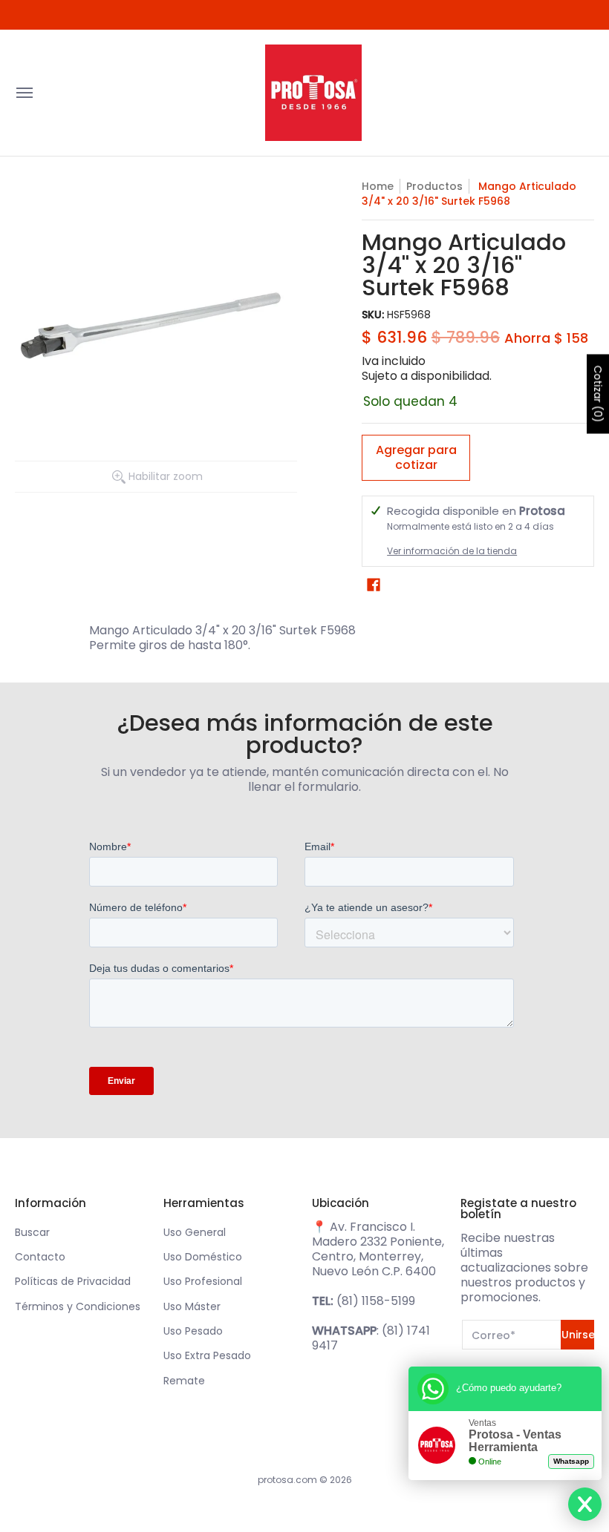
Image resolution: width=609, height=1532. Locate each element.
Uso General (194, 1232)
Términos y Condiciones (77, 1306)
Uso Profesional (202, 1281)
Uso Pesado (193, 1331)
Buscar (32, 1232)
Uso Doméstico (202, 1256)
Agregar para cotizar (416, 457)
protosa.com (287, 1479)
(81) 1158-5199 (375, 1300)
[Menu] (24, 93)
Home (378, 186)
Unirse (577, 1334)
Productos (434, 186)
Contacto (40, 1256)
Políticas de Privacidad (73, 1281)
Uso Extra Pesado (207, 1355)
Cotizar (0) (597, 394)
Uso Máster (192, 1306)
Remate (184, 1380)
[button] (373, 585)
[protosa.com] (313, 92)
